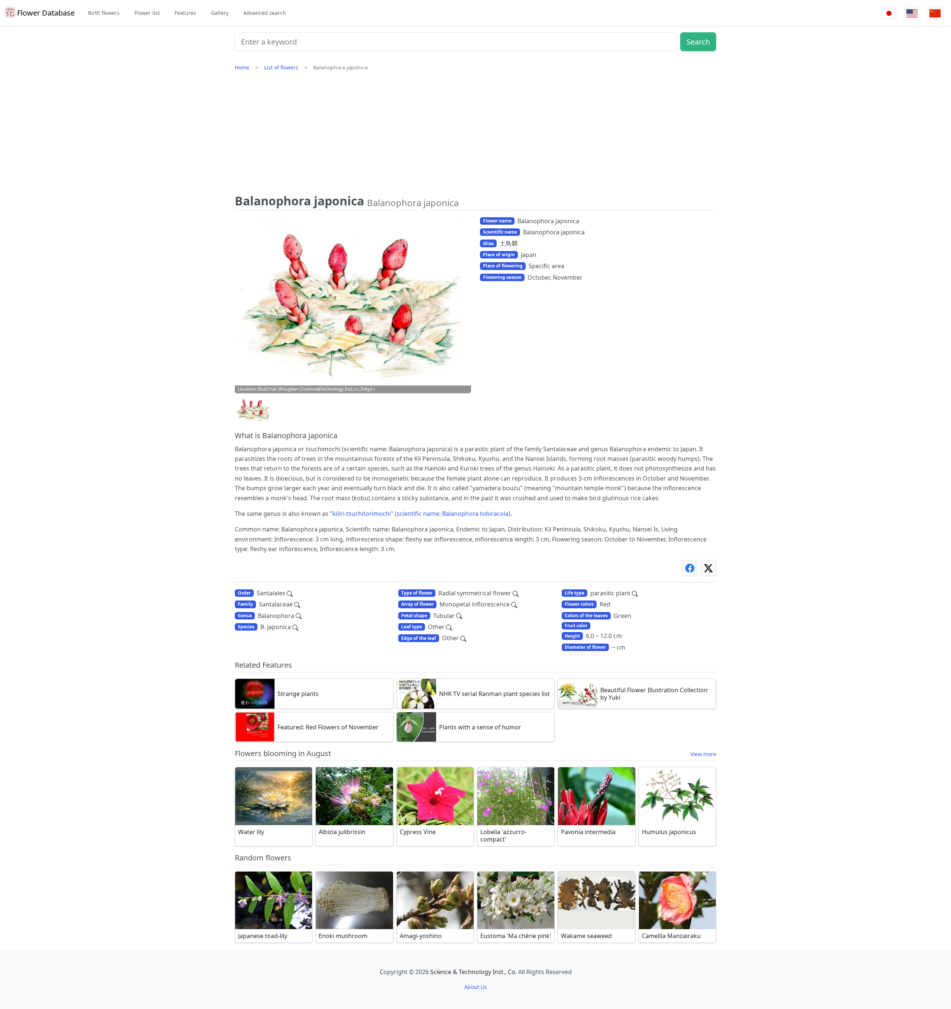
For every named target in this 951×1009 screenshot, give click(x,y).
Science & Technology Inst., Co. (473, 972)
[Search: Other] (449, 627)
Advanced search (264, 12)
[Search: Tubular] (459, 616)
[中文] (935, 13)
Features (185, 12)
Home (242, 67)
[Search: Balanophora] (299, 616)
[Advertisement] (475, 136)
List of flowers (281, 67)
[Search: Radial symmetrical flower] (516, 593)
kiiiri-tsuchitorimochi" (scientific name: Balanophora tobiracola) (421, 514)
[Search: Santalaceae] (297, 604)
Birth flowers (104, 12)
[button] (253, 410)
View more (703, 754)
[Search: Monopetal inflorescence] (514, 604)
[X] (708, 568)
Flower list (147, 12)
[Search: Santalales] (290, 593)
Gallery (219, 12)
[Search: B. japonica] (295, 627)
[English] (912, 13)
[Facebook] (690, 568)
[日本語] (889, 13)
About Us (475, 986)
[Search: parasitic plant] (635, 593)
